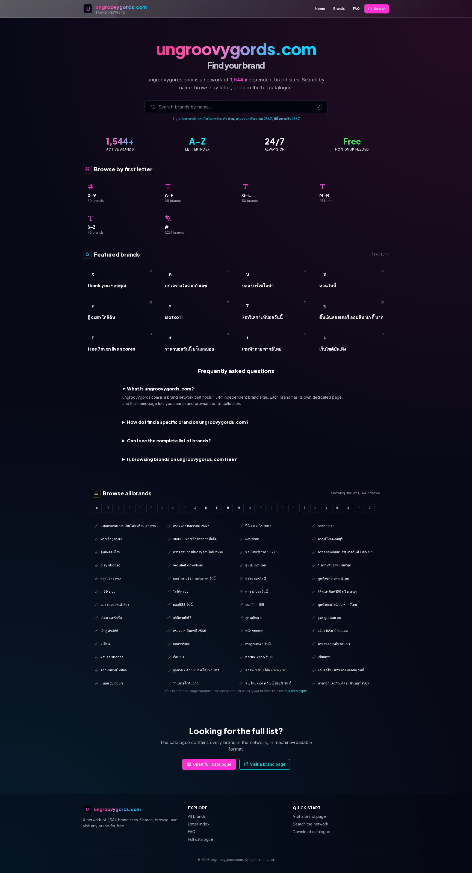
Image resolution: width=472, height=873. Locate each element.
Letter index (199, 824)
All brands (197, 816)
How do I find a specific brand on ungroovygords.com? (188, 422)
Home (320, 9)
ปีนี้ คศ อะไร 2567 (287, 119)
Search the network (310, 824)
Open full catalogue (212, 764)
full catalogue (296, 691)
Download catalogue (311, 831)
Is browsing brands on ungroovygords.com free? (182, 459)
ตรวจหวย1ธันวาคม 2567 (254, 119)
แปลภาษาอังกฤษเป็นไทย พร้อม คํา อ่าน (206, 119)
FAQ (356, 9)
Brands (339, 9)
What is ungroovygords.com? (160, 389)
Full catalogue (200, 839)
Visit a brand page (267, 764)
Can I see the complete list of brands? (169, 440)
